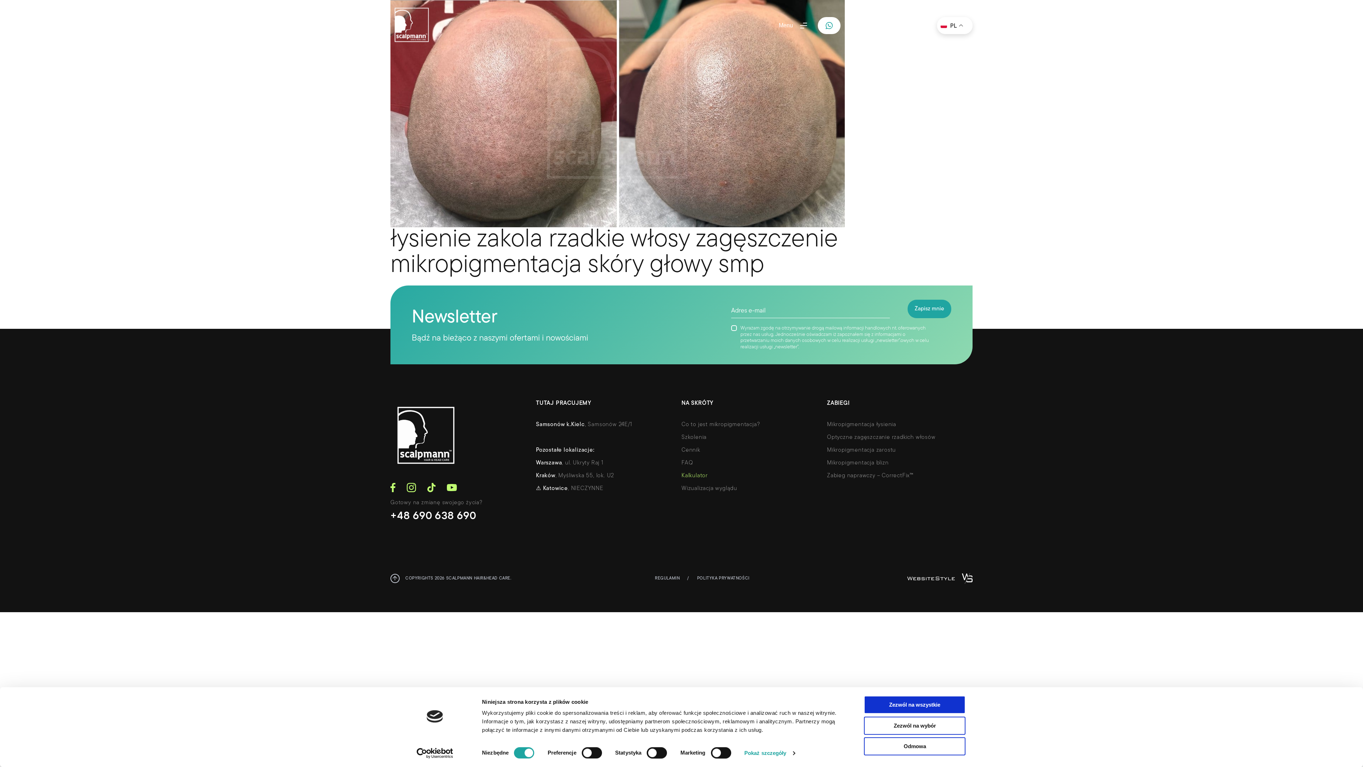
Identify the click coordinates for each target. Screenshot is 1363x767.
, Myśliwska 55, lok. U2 (575, 476)
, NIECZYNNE (569, 488)
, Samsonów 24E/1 (584, 425)
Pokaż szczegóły (765, 753)
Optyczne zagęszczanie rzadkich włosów (881, 437)
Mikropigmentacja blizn (858, 463)
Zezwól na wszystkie (914, 705)
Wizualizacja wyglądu (709, 488)
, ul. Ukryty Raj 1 (569, 463)
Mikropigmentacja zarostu (861, 450)
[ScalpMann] (411, 26)
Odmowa (915, 746)
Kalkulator (695, 476)
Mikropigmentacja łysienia (861, 425)
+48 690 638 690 (433, 516)
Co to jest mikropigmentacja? (721, 425)
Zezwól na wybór (915, 726)
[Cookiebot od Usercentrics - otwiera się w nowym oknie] (435, 753)
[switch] (592, 752)
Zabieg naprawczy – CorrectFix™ (870, 476)
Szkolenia (694, 437)
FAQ (687, 463)
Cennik (691, 450)
